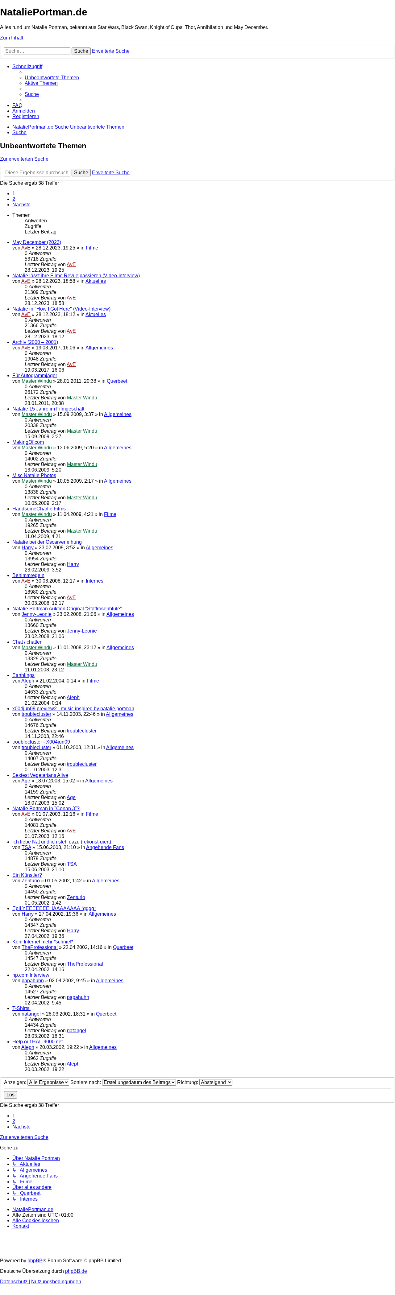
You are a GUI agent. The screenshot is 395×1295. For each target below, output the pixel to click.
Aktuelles (95, 281)
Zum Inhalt (11, 37)
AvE (26, 247)
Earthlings (23, 675)
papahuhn (33, 980)
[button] (21, 204)
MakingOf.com (28, 442)
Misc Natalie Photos (34, 475)
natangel (31, 1014)
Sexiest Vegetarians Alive (40, 775)
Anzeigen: (15, 1082)
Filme (92, 247)
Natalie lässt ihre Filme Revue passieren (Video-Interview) (76, 275)
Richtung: (188, 1082)
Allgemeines (99, 347)
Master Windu (37, 381)
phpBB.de (76, 1271)
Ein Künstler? (27, 875)
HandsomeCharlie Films (39, 508)
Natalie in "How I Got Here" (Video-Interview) (61, 308)
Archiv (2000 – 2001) (35, 342)
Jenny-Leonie (37, 614)
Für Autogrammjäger (34, 375)
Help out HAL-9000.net (37, 1041)
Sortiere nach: (86, 1082)
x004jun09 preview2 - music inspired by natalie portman (73, 708)
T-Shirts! (21, 1008)
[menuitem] (52, 77)
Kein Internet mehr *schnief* (42, 941)
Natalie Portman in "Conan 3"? (46, 808)
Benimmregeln (28, 575)
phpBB (35, 1260)
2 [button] (13, 199)
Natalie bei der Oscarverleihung (47, 542)
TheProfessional (40, 947)
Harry (28, 547)
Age (25, 780)
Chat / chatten (27, 642)
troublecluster (36, 714)
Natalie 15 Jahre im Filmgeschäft (48, 408)
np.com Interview (30, 975)
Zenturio (31, 880)
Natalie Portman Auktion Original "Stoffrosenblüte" (67, 608)
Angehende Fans (105, 847)
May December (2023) (36, 242)
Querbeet (117, 381)
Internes (94, 581)
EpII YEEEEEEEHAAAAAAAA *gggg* (54, 908)
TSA (26, 847)
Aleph (27, 680)
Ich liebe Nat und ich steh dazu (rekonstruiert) (61, 841)
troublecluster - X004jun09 (41, 741)
